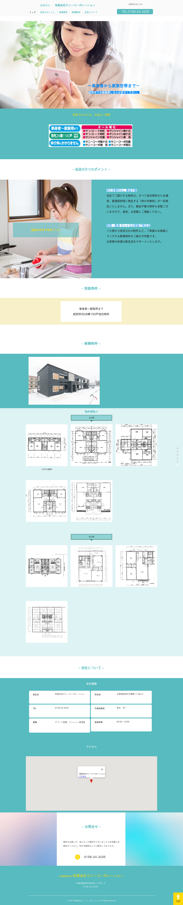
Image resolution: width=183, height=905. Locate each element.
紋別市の (45, 5)
